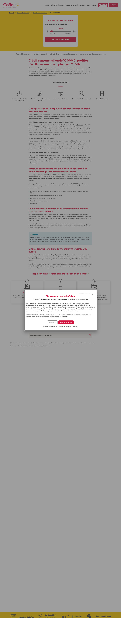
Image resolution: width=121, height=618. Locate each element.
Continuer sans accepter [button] (87, 294)
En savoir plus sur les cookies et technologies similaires (60, 326)
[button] (66, 322)
